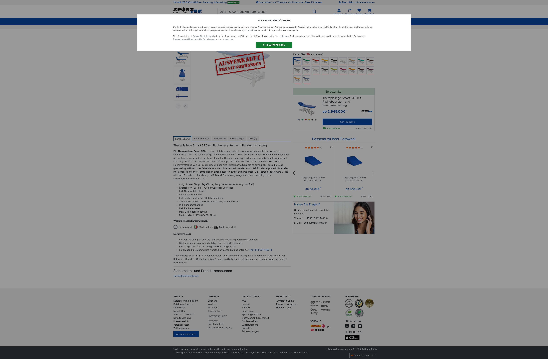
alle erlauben (250, 30)
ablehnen (284, 36)
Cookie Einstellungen (203, 36)
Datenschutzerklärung (183, 39)
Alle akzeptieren (274, 45)
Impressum (228, 39)
